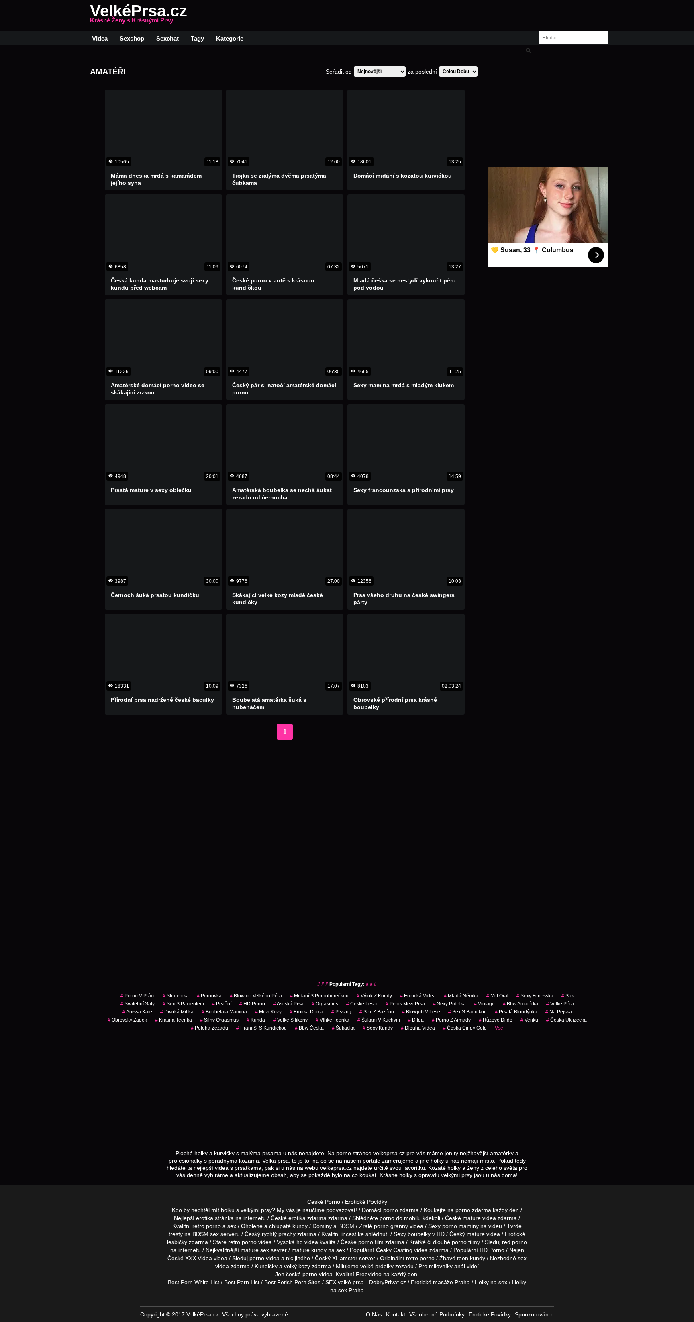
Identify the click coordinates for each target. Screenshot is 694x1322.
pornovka (209, 996)
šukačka (343, 1028)
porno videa (264, 1258)
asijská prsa (288, 1004)
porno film (371, 1242)
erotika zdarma (307, 1218)
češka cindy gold (465, 1028)
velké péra (560, 1004)
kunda (256, 1020)
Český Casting (394, 1250)
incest (348, 1234)
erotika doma (306, 1012)
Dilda (416, 1020)
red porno (514, 1242)
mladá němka (461, 996)
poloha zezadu (209, 1028)
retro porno (206, 1226)
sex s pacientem (183, 1004)
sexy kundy (378, 1028)
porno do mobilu (400, 1218)
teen (462, 1258)
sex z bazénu (376, 1012)
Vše (499, 1028)
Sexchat (167, 38)
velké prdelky (377, 1266)
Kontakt (395, 1314)
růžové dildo (495, 1020)
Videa (100, 38)
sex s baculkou (467, 1012)
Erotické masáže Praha (440, 1282)
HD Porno (252, 1004)
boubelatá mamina (224, 1012)
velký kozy (297, 1266)
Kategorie (229, 38)
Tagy (197, 38)
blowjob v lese (421, 1012)
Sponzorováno (533, 1314)
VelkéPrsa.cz (138, 15)
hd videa (307, 1242)
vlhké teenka (332, 1020)
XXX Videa (198, 1258)
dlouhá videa (418, 1028)
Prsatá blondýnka (516, 1012)
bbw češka (309, 1028)
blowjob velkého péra (256, 996)
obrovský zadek (127, 1020)
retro (412, 1258)
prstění (221, 1004)
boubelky (419, 1234)
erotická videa (418, 996)
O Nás (374, 1314)
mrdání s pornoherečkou (319, 996)
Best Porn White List (193, 1282)
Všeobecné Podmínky (437, 1314)
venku (529, 1020)
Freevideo (369, 1274)
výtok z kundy (374, 996)
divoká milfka (177, 1012)
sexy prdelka (449, 1004)
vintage (484, 1004)
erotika (204, 1218)
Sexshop (132, 38)
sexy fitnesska (534, 996)
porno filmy (466, 1242)
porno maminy (460, 1226)
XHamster (344, 1258)
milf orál (497, 996)
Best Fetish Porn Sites (292, 1282)
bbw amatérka (520, 1004)
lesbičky (177, 1242)
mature (472, 1218)
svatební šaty (137, 1004)
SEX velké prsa (344, 1282)
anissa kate (137, 1012)
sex (522, 1258)
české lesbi (362, 1004)
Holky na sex (491, 1282)
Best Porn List (241, 1282)
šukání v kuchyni (378, 1020)
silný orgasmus (219, 1020)
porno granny (391, 1226)
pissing (341, 1012)
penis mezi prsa (405, 1004)
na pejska (558, 1012)
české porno (301, 1274)
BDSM (346, 1226)
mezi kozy (268, 1012)
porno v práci (137, 996)
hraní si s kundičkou (261, 1028)
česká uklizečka (566, 1020)
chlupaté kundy (288, 1226)
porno (390, 1210)
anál (459, 1266)
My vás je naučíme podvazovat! (317, 1210)
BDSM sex (205, 1234)
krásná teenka (173, 1020)
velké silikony (290, 1020)
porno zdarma (473, 1210)
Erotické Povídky (366, 1202)
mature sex (255, 1250)
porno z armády (451, 1020)
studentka (176, 996)
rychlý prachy (279, 1234)
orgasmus (325, 1004)
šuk (567, 996)
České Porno (323, 1202)
